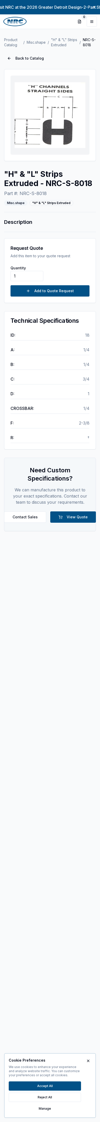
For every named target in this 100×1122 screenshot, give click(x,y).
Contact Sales (25, 517)
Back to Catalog (29, 58)
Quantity (18, 268)
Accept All (45, 1086)
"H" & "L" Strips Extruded (64, 42)
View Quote (77, 517)
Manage (45, 1108)
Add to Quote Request (54, 291)
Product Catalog (10, 42)
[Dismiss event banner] (94, 7)
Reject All (45, 1097)
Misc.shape (36, 42)
